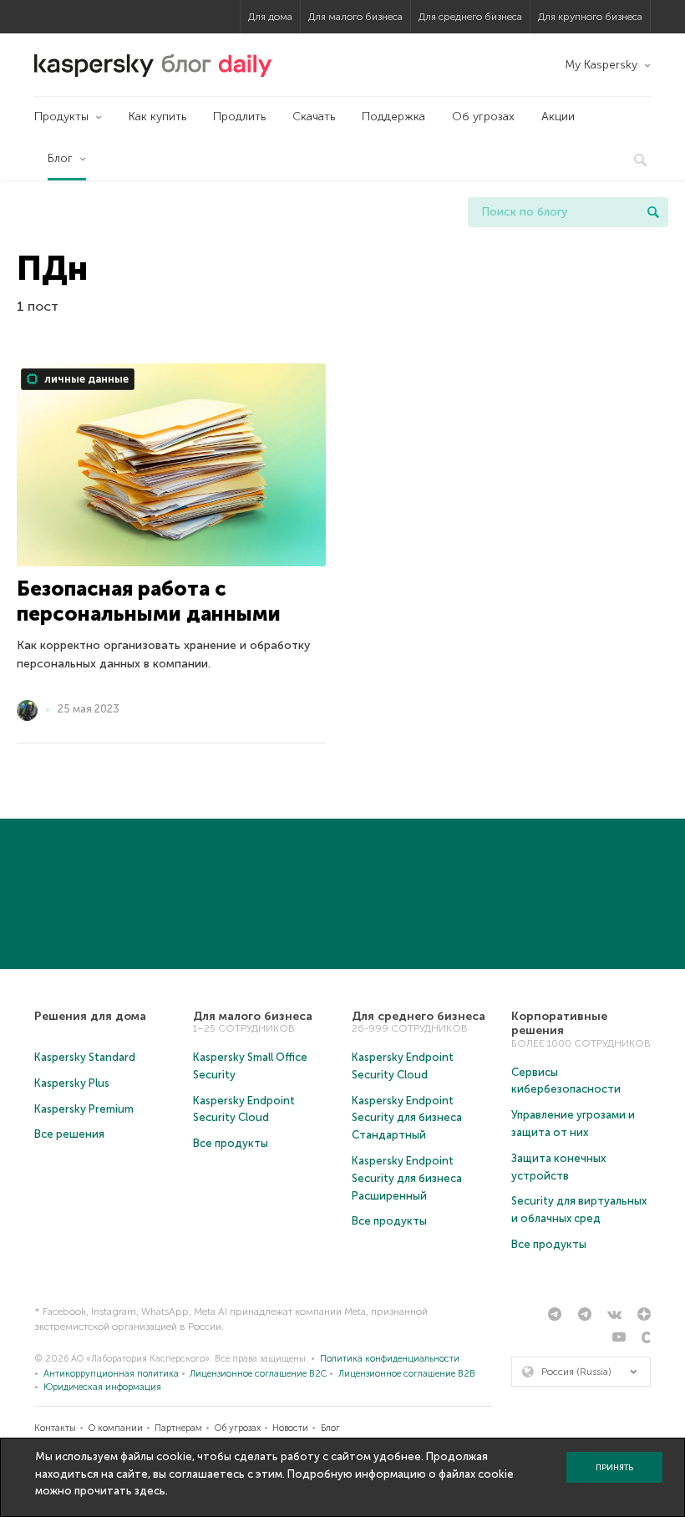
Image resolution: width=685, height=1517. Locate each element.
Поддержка (393, 116)
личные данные (85, 379)
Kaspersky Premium (84, 1109)
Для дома (270, 17)
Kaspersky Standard (84, 1057)
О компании (116, 1428)
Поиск (653, 212)
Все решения (69, 1134)
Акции (558, 116)
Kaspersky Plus (71, 1083)
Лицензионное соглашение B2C (258, 1373)
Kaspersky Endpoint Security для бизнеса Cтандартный (407, 1118)
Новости (290, 1428)
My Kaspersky (601, 65)
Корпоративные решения (559, 1023)
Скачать (313, 116)
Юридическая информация (102, 1387)
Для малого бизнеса (355, 17)
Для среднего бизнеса (470, 17)
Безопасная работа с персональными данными (149, 601)
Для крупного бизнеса (590, 17)
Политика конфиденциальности (389, 1358)
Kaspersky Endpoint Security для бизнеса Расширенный (407, 1178)
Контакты (55, 1428)
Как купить (157, 116)
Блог (60, 158)
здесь (149, 1490)
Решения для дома (90, 1016)
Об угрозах (483, 116)
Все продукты (230, 1143)
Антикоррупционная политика (111, 1373)
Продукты (61, 116)
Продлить (239, 116)
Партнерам (178, 1428)
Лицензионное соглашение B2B (406, 1373)
